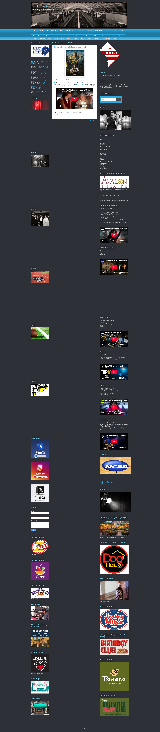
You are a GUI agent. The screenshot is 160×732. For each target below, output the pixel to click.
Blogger (88, 728)
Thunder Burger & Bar (43, 66)
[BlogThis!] (75, 112)
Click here (33, 91)
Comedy (56, 35)
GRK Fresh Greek (41, 77)
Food (87, 35)
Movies (35, 38)
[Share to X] (77, 112)
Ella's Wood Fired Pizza (43, 83)
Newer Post (57, 121)
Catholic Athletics (104, 480)
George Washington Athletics (107, 482)
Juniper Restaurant (43, 63)
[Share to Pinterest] (80, 112)
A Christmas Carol (79, 84)
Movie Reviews (119, 35)
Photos (56, 38)
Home (34, 30)
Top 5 (110, 30)
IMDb (55, 82)
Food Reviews (95, 35)
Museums (42, 38)
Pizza (62, 38)
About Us (41, 30)
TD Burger (40, 88)
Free (103, 35)
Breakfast (40, 35)
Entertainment (79, 35)
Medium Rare (44, 73)
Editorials (70, 35)
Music (49, 38)
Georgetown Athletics (105, 481)
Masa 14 (40, 65)
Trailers (115, 38)
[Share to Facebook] (78, 112)
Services (69, 38)
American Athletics (104, 478)
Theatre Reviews (106, 38)
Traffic (116, 30)
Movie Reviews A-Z (70, 30)
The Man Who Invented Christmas (62, 79)
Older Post (92, 121)
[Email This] (74, 112)
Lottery (61, 30)
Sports (82, 38)
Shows (76, 38)
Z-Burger (43, 82)
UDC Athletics (103, 483)
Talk (89, 38)
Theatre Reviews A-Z (100, 30)
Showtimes (89, 30)
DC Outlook (39, 6)
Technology (96, 38)
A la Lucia (41, 78)
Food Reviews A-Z (51, 30)
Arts (34, 35)
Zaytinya (40, 87)
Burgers (48, 35)
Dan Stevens (65, 85)
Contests (63, 35)
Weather (123, 30)
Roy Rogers (42, 72)
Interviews (110, 35)
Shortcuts (81, 30)
